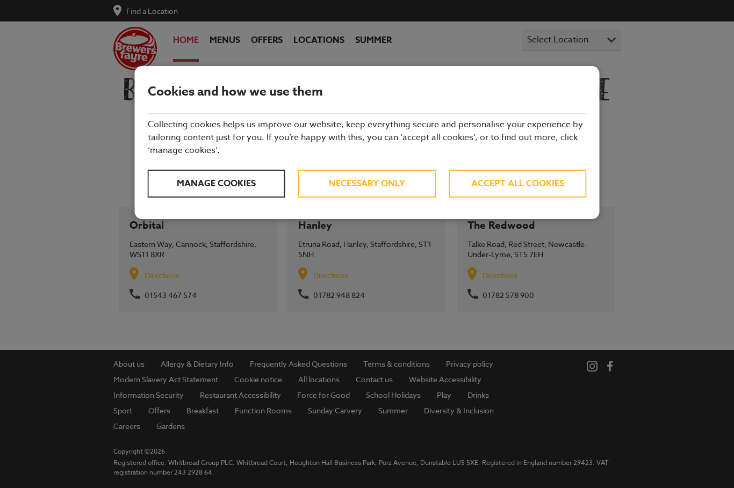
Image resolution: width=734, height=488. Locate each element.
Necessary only (367, 183)
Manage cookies (216, 183)
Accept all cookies (517, 183)
